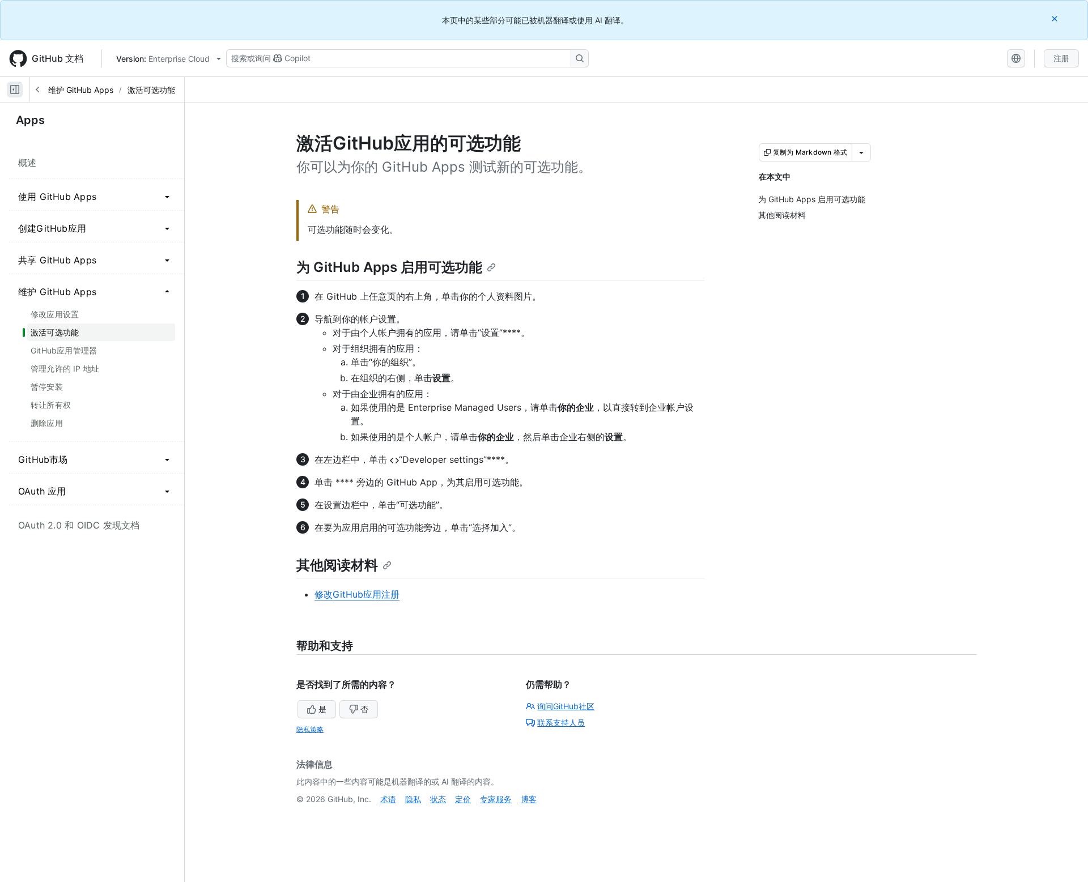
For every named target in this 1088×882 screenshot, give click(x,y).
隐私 (413, 799)
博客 (529, 799)
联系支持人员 (561, 722)
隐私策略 (310, 729)
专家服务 (496, 799)
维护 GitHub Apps (80, 90)
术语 (388, 799)
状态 (438, 799)
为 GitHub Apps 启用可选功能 (389, 267)
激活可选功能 (151, 90)
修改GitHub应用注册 (357, 594)
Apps (30, 120)
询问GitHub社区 (565, 706)
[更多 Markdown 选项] (861, 152)
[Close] (1056, 18)
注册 (1061, 58)
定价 (463, 799)
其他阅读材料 (337, 565)
